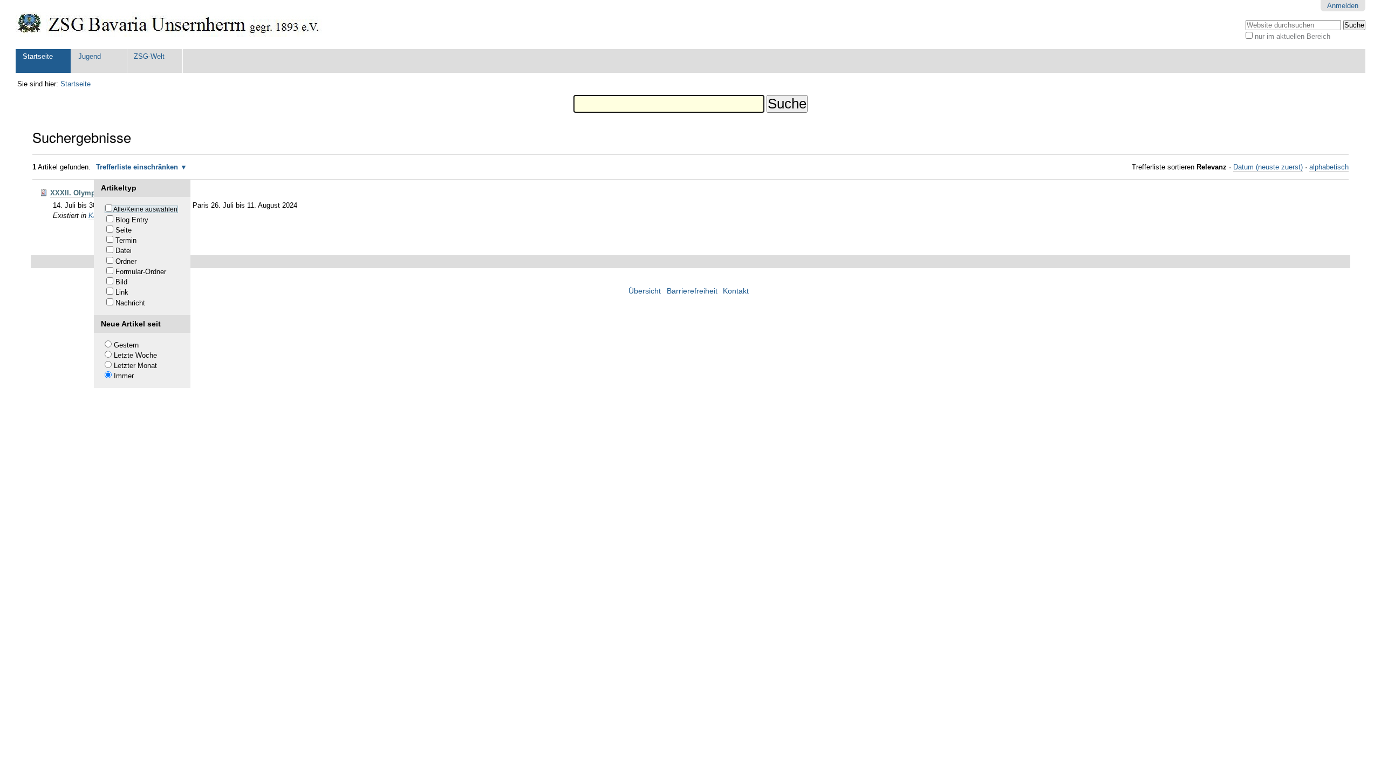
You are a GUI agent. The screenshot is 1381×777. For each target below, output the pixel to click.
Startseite (38, 56)
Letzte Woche (135, 355)
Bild (121, 282)
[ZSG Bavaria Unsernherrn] (169, 24)
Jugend (89, 56)
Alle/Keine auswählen (145, 209)
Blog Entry (131, 220)
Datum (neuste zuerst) (1268, 167)
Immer (124, 376)
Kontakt (736, 291)
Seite (123, 230)
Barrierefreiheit (692, 291)
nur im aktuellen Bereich (1292, 36)
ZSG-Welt (149, 56)
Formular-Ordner (140, 272)
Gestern (126, 345)
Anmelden (1342, 6)
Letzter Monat (135, 366)
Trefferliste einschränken (137, 167)
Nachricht (130, 303)
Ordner (125, 261)
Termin (125, 240)
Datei (123, 251)
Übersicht (644, 291)
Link (121, 292)
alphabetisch (1329, 167)
